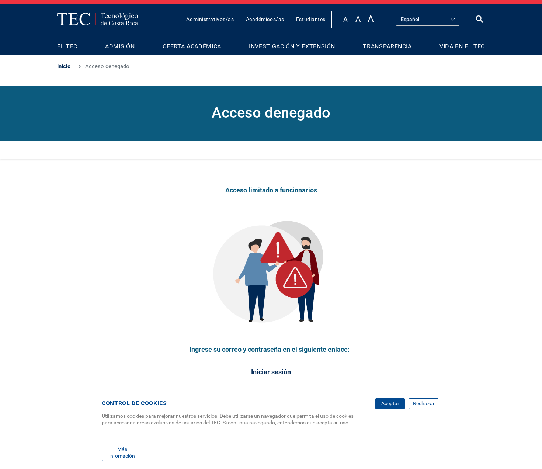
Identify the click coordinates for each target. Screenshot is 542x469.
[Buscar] (480, 20)
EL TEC (67, 46)
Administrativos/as (210, 19)
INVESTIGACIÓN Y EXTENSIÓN (292, 46)
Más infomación (122, 452)
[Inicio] (97, 19)
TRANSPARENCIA (387, 46)
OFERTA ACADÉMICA (192, 46)
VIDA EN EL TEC (462, 46)
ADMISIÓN (120, 46)
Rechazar (424, 403)
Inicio (63, 66)
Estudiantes (311, 19)
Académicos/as (265, 19)
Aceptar (390, 403)
